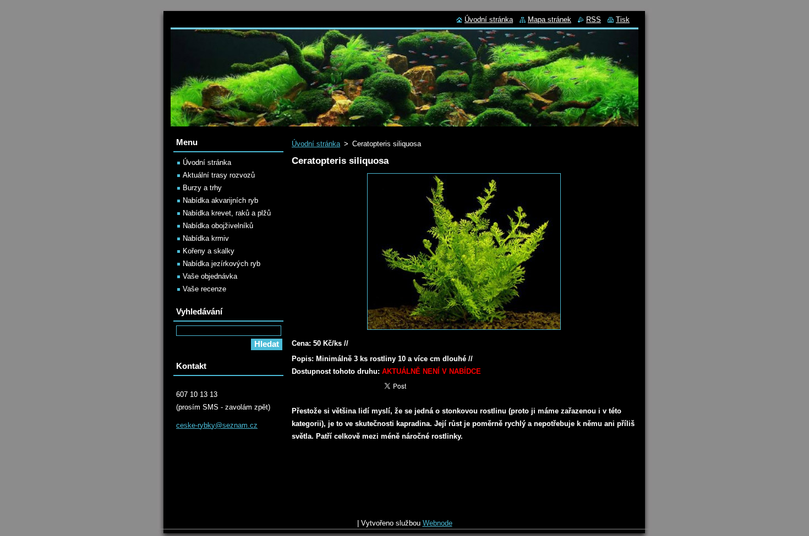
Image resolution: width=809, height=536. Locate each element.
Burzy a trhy (202, 188)
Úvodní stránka (316, 144)
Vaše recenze (204, 289)
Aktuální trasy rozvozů (219, 175)
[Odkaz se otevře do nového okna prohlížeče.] (464, 330)
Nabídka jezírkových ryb (221, 263)
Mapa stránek (549, 19)
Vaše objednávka (210, 276)
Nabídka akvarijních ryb (220, 200)
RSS (593, 19)
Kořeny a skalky (208, 251)
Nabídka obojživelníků (218, 226)
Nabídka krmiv (206, 238)
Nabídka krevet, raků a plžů (227, 213)
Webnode (437, 523)
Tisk (623, 19)
